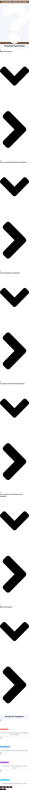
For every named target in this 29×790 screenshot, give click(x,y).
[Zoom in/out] (1, 787)
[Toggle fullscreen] (4, 787)
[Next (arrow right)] (4, 789)
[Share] (7, 787)
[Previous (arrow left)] (1, 789)
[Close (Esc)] (10, 787)
